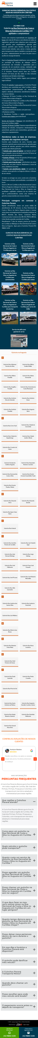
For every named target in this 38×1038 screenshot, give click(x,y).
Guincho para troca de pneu (12, 162)
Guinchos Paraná (12, 60)
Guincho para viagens (8, 116)
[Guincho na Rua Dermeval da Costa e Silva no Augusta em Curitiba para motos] (28, 294)
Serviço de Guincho (8, 121)
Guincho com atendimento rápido (14, 169)
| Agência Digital (26, 1024)
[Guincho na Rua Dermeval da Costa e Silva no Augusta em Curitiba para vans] (28, 265)
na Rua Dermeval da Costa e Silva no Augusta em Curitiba (19, 29)
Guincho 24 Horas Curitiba (10, 125)
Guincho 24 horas (8, 157)
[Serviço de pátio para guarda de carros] (19, 346)
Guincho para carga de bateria (13, 151)
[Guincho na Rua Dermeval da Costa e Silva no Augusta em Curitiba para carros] (9, 265)
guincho (11, 85)
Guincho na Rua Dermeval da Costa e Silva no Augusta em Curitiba (19, 235)
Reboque (19, 121)
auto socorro (19, 85)
